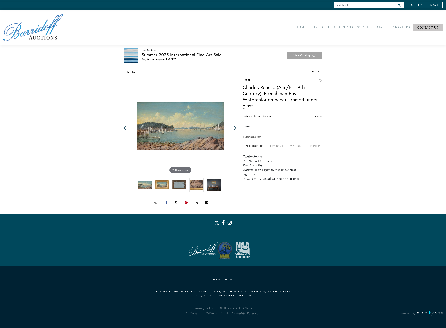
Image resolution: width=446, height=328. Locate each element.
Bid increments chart (252, 137)
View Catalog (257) (305, 55)
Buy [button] (314, 27)
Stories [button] (365, 27)
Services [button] (401, 27)
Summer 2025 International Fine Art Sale (182, 55)
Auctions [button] (343, 27)
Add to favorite (320, 81)
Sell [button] (325, 27)
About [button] (382, 27)
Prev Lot (131, 72)
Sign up (416, 5)
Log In (434, 5)
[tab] (253, 147)
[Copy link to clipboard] (156, 203)
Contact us (427, 27)
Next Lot (315, 71)
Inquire (318, 115)
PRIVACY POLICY (223, 279)
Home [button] (301, 27)
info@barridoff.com (234, 295)
